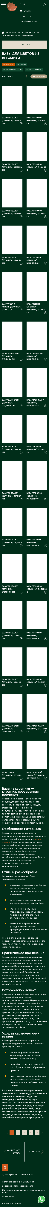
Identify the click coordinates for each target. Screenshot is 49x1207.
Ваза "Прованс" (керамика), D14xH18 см (11, 214)
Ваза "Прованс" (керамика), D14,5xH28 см (34, 636)
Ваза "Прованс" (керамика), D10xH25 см (11, 682)
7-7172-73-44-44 (24, 1174)
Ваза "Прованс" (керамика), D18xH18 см (11, 260)
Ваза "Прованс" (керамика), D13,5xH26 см (34, 542)
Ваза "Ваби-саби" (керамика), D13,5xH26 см (10, 356)
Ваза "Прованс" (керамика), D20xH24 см (12, 167)
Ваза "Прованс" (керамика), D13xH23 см (11, 120)
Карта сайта (8, 1197)
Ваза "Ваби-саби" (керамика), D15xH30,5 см (35, 356)
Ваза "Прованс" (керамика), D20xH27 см (36, 167)
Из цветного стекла (33, 69)
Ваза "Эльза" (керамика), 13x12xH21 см (12, 775)
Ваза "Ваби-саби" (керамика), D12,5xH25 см (10, 403)
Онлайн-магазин (28, 21)
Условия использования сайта (17, 1186)
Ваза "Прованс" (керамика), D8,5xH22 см (37, 589)
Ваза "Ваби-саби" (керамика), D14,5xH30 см (35, 403)
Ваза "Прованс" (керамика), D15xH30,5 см (10, 589)
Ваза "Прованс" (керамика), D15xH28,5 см (34, 260)
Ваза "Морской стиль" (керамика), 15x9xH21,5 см (36, 775)
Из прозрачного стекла (12, 69)
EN (21, 4)
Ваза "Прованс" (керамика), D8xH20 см (36, 682)
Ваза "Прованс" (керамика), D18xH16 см (11, 449)
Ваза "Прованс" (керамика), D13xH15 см (36, 120)
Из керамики (8, 64)
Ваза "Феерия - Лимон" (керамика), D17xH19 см (11, 307)
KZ (24, 4)
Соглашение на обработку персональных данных (23, 1191)
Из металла (21, 64)
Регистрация (26, 16)
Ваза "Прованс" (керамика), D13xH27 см (36, 449)
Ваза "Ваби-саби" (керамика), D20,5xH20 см (10, 729)
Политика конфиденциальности (18, 1182)
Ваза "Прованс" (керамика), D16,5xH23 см (34, 496)
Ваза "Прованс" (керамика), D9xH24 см (11, 636)
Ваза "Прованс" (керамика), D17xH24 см (36, 214)
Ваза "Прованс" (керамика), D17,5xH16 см (12, 542)
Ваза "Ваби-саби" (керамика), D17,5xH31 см (37, 729)
